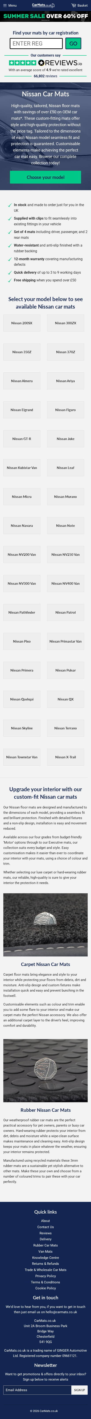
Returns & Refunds (45, 1264)
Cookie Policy (45, 1288)
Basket (83, 6)
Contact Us (45, 1227)
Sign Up (79, 1390)
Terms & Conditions (45, 1282)
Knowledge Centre (45, 1258)
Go (73, 43)
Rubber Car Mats (45, 1245)
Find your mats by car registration (45, 32)
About (45, 1221)
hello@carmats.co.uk (61, 1312)
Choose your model (45, 177)
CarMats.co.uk (49, 1411)
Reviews (46, 1233)
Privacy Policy (45, 1276)
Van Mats (45, 1252)
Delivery (45, 1239)
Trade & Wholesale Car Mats (45, 1270)
